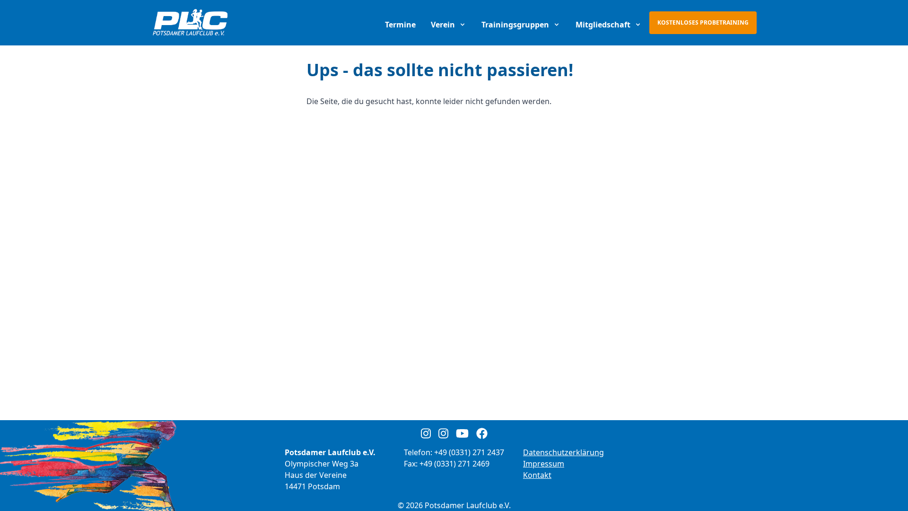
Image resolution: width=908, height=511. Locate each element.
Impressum (543, 463)
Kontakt (537, 475)
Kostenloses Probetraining (703, 22)
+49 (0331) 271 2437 (469, 452)
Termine (400, 24)
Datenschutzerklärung (563, 452)
